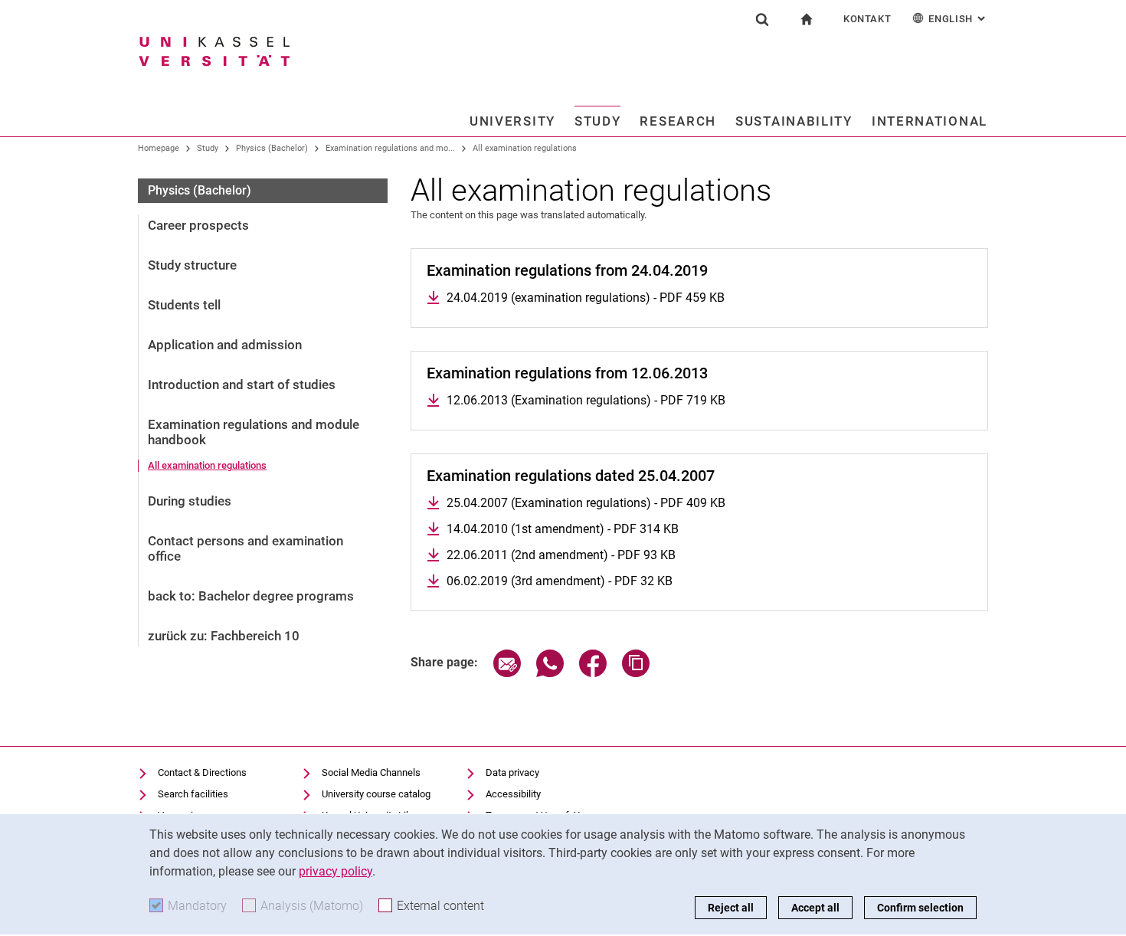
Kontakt (867, 19)
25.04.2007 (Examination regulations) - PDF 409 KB (586, 503)
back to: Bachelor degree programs (251, 596)
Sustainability (794, 121)
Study (597, 121)
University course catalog (376, 794)
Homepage (158, 148)
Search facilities (193, 794)
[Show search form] (762, 19)
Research (678, 121)
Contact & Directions (202, 772)
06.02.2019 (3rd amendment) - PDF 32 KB (560, 581)
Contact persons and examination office (245, 548)
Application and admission (225, 344)
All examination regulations (525, 148)
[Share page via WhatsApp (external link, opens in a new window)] (550, 673)
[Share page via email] (507, 673)
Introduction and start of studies (242, 384)
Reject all (731, 908)
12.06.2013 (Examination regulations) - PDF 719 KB (586, 400)
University (512, 121)
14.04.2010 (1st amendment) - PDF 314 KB (563, 529)
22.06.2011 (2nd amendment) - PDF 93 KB (561, 555)
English (958, 19)
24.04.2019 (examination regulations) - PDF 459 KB (586, 297)
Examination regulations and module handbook (253, 432)
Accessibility (513, 794)
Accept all (815, 908)
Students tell (184, 305)
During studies (189, 501)
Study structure (192, 265)
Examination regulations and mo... (390, 148)
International (929, 121)
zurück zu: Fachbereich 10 (224, 635)
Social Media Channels (371, 772)
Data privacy (512, 772)
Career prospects (198, 225)
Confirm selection (920, 908)
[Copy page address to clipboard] (636, 673)
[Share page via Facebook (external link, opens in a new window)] (593, 673)
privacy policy (335, 871)
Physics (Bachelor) (272, 148)
